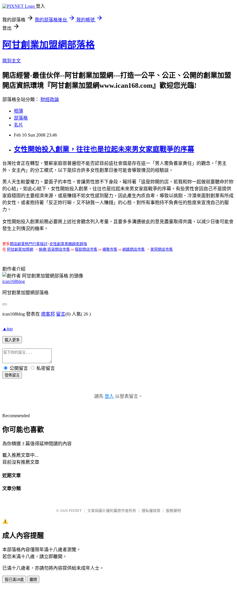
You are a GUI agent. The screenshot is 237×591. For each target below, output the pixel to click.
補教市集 (109, 249)
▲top (7, 328)
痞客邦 (48, 314)
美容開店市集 (161, 249)
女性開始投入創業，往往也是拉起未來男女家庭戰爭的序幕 (104, 149)
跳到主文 (11, 60)
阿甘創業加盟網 (20, 249)
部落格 (21, 117)
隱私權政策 (151, 510)
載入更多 (12, 340)
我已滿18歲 (14, 579)
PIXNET (75, 510)
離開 (33, 579)
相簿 (18, 111)
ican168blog (13, 281)
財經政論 (49, 99)
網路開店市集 (133, 249)
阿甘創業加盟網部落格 (48, 45)
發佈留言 (12, 375)
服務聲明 (173, 510)
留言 (60, 314)
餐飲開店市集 (86, 249)
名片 (18, 124)
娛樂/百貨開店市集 (54, 249)
